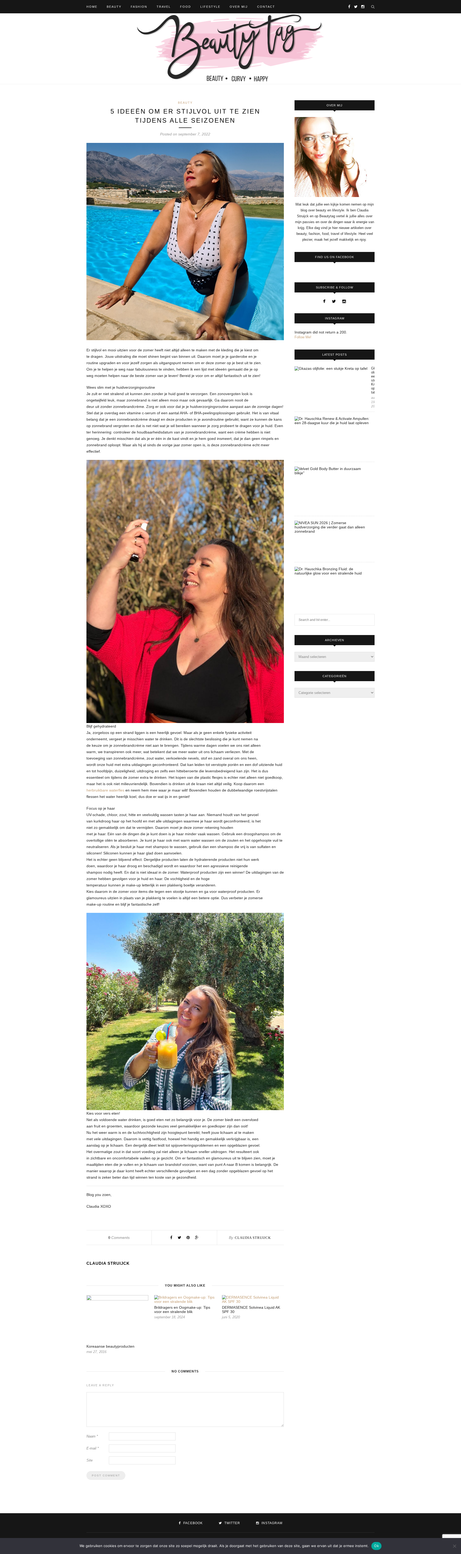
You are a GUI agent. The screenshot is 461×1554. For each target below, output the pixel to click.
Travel (164, 6)
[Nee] (454, 1546)
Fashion (139, 6)
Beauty (114, 6)
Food (185, 6)
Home (91, 6)
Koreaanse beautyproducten (110, 1346)
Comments (119, 1237)
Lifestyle (210, 6)
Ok (376, 1546)
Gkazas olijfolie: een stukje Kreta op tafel (373, 380)
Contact (266, 6)
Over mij (239, 6)
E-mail (92, 1448)
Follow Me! (303, 337)
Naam (92, 1436)
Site (89, 1460)
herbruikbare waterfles (105, 790)
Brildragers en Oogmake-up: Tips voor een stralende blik (182, 1309)
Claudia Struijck (253, 1238)
